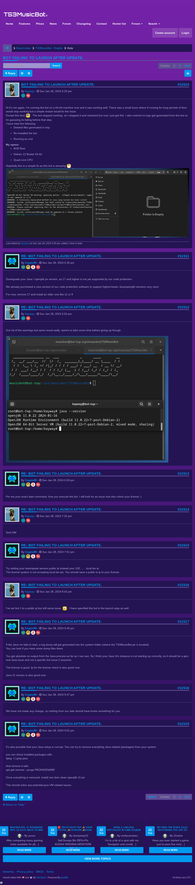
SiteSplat (41, 877)
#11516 (183, 585)
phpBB (64, 877)
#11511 (183, 256)
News (53, 23)
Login (185, 32)
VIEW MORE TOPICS (98, 858)
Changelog (84, 23)
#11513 (183, 473)
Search (153, 23)
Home (9, 23)
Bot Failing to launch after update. (43, 58)
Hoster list (119, 23)
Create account (165, 32)
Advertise (8, 871)
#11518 (183, 688)
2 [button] (180, 65)
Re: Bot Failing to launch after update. (61, 256)
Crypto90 (31, 262)
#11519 (183, 724)
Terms (50, 871)
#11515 (183, 545)
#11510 (183, 84)
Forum (66, 23)
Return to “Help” (15, 804)
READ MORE (24, 850)
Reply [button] (11, 73)
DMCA (40, 871)
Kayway (29, 91)
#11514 (183, 509)
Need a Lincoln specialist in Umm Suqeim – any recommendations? (124, 830)
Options (152, 797)
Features (24, 23)
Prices (40, 23)
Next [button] (187, 65)
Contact (102, 23)
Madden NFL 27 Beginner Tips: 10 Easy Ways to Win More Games (26, 830)
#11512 (183, 307)
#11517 (183, 621)
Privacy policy (25, 871)
